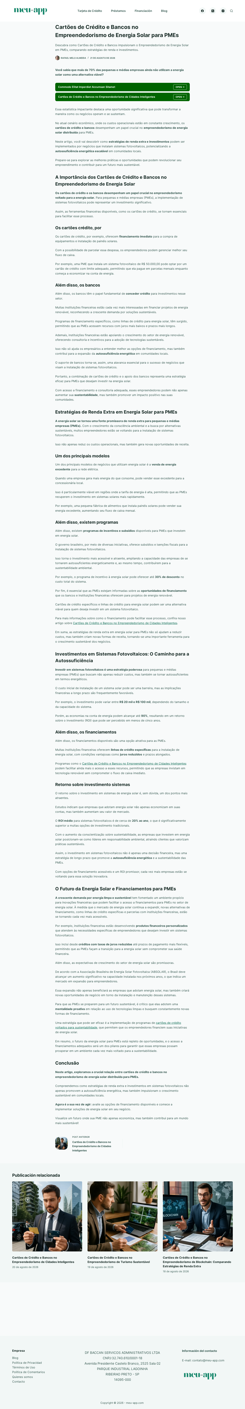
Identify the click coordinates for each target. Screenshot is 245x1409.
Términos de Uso (23, 1367)
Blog (164, 11)
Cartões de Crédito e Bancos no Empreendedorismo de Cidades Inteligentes (125, 623)
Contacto (18, 1381)
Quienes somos (22, 1377)
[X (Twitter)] (212, 10)
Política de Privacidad (27, 1362)
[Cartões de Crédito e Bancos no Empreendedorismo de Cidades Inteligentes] (47, 1216)
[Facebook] (202, 10)
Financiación (143, 11)
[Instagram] (223, 10)
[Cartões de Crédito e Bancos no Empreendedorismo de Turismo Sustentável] (122, 1216)
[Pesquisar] (231, 11)
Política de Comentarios (28, 1372)
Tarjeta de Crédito (89, 11)
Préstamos (118, 11)
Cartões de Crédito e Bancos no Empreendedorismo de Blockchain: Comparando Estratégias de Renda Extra (197, 1262)
